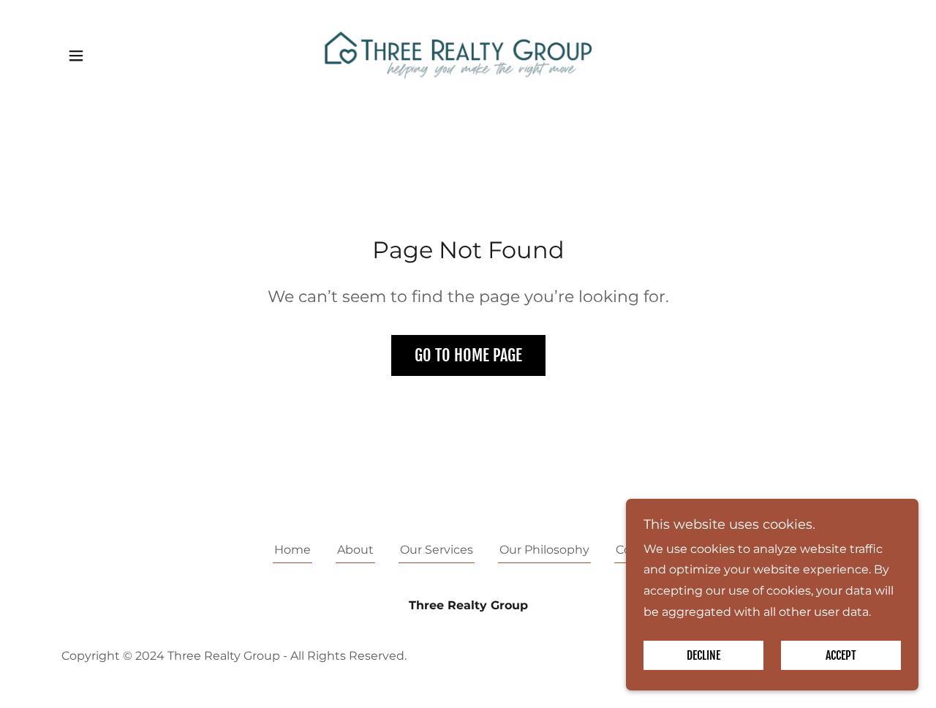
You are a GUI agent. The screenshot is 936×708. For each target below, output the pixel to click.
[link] (468, 54)
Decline (703, 655)
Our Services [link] (436, 550)
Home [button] (292, 550)
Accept (841, 655)
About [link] (355, 550)
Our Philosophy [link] (544, 550)
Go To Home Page (468, 355)
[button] (76, 55)
